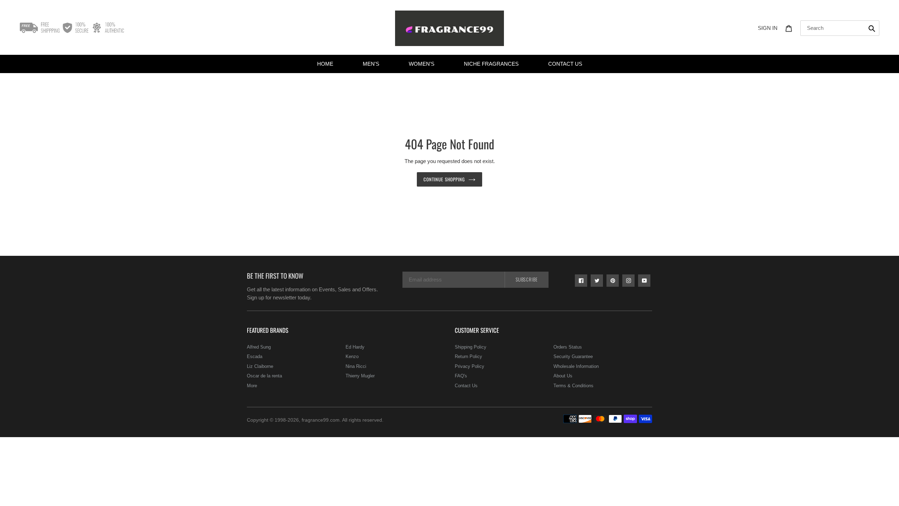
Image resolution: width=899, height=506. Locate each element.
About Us (562, 375)
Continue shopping (444, 179)
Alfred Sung (259, 347)
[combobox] (839, 28)
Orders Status (567, 347)
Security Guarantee (573, 356)
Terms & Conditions (573, 385)
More (252, 385)
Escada (254, 356)
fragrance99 (315, 420)
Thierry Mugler (360, 375)
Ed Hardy (355, 347)
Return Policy (468, 356)
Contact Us (466, 385)
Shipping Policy (470, 347)
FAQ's (461, 375)
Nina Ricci (356, 366)
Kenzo (352, 356)
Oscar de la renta (264, 375)
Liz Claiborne (260, 366)
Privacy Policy (469, 366)
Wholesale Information (576, 366)
